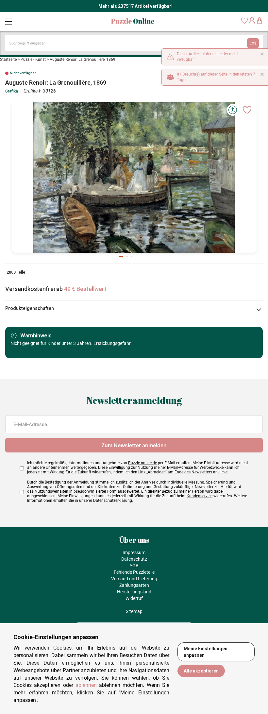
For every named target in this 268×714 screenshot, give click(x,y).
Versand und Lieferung (134, 578)
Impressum (134, 552)
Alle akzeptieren (201, 670)
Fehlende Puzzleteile (134, 572)
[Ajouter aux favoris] (247, 110)
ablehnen (86, 685)
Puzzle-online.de (142, 463)
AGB (134, 565)
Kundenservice (199, 496)
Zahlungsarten (134, 585)
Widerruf (134, 598)
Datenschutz (134, 559)
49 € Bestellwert (85, 288)
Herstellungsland (134, 591)
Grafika (11, 91)
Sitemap (134, 611)
